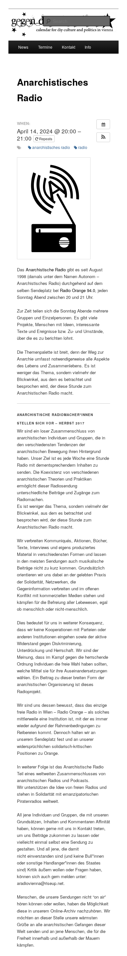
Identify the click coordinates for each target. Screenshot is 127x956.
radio (82, 147)
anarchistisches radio (51, 147)
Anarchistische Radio (46, 269)
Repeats (45, 138)
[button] (103, 137)
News (23, 47)
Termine (45, 47)
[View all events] (103, 124)
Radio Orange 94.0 (77, 290)
